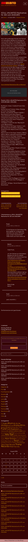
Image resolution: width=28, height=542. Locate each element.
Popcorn (24, 436)
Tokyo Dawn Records (8, 444)
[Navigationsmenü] (25, 3)
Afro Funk (10, 425)
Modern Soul (17, 435)
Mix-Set (3, 396)
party (2, 399)
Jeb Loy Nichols (18, 433)
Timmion (14, 442)
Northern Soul (15, 436)
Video (2, 416)
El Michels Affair (14, 427)
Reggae (23, 438)
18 (6, 467)
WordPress (20, 540)
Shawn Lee (11, 441)
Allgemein (4, 387)
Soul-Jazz (21, 441)
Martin (5, 17)
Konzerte (3, 394)
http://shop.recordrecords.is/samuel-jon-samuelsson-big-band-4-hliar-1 (17, 279)
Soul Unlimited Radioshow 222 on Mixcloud (13, 84)
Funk (2, 389)
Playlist (18, 17)
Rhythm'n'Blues (4, 441)
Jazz (20, 431)
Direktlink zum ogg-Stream (8, 331)
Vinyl (11, 446)
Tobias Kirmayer (21, 442)
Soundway (3, 442)
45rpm (10, 423)
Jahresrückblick (13, 431)
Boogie (8, 427)
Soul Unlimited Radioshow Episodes (13, 491)
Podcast (23, 17)
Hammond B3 (4, 431)
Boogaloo (3, 427)
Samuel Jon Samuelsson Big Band (10, 193)
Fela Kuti (20, 427)
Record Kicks (19, 438)
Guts (20, 429)
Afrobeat (4, 425)
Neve (6, 540)
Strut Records (9, 442)
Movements (23, 435)
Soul (2, 413)
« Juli (2, 477)
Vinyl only (16, 446)
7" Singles (4, 423)
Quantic (3, 438)
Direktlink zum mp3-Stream (9, 333)
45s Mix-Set (16, 423)
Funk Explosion (5, 392)
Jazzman (11, 433)
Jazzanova (5, 433)
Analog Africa (19, 425)
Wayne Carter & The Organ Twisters (11, 196)
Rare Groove (4, 411)
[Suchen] (25, 354)
